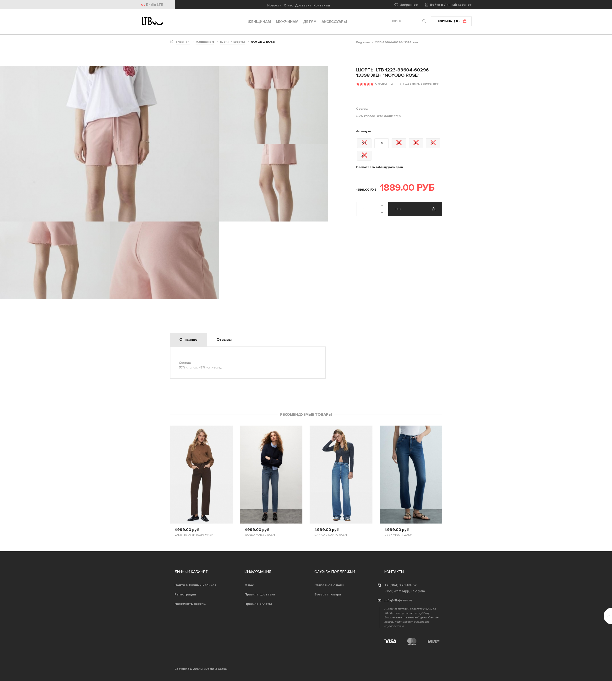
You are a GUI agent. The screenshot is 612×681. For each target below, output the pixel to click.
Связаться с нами (329, 585)
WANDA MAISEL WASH (260, 535)
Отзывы (381, 84)
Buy (398, 209)
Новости (274, 5)
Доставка (303, 5)
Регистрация (185, 594)
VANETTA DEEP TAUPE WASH (194, 535)
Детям (310, 21)
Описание (188, 339)
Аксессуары (334, 21)
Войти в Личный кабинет (195, 585)
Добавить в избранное (422, 84)
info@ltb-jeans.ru (398, 600)
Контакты (321, 5)
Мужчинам (287, 21)
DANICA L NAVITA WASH (330, 535)
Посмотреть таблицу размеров (379, 167)
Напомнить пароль (190, 604)
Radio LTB (154, 5)
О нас (288, 5)
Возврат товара (327, 594)
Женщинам (259, 21)
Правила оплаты (258, 604)
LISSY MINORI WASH (398, 535)
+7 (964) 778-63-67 (400, 585)
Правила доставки (260, 594)
